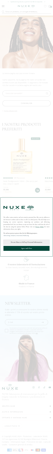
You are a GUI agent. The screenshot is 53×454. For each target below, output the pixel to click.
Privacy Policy (39, 227)
